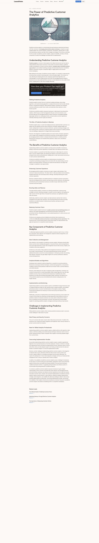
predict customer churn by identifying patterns (58, 209)
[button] (37, 1)
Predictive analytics (33, 63)
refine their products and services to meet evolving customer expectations (51, 218)
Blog (30, 8)
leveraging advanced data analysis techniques (50, 49)
